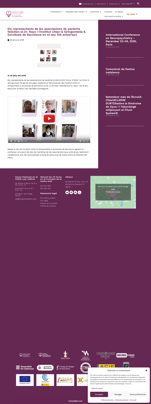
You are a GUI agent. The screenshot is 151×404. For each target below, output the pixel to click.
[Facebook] (75, 192)
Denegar (118, 394)
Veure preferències (138, 394)
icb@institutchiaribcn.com (26, 199)
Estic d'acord (113, 197)
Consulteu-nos (75, 401)
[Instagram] (79, 192)
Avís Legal (133, 400)
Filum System (127, 4)
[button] (146, 370)
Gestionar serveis (97, 388)
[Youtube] (67, 192)
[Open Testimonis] (100, 11)
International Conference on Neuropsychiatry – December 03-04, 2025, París (123, 39)
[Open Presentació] (62, 11)
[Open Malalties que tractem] (86, 11)
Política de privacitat (121, 400)
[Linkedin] (71, 192)
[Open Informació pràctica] (122, 16)
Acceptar (99, 394)
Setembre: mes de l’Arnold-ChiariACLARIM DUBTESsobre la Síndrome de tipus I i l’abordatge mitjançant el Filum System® (124, 105)
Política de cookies (107, 400)
